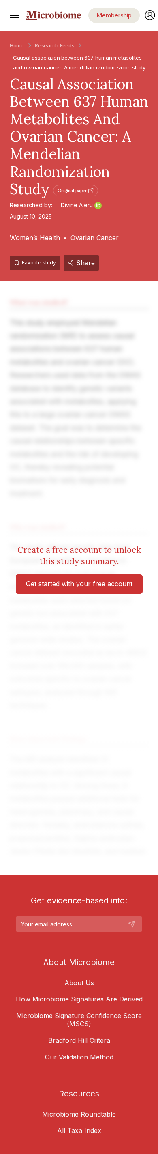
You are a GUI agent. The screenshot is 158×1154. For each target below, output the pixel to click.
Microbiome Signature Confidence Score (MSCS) (79, 1020)
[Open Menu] (14, 15)
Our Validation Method (79, 1057)
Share (85, 263)
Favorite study (39, 263)
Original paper (72, 190)
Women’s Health (35, 238)
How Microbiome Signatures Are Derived (79, 999)
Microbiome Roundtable (79, 1114)
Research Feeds (54, 45)
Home (17, 45)
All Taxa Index (79, 1130)
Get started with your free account (79, 584)
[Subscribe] (132, 924)
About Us (79, 983)
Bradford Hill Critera (79, 1040)
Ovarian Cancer (94, 238)
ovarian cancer (42, 67)
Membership (114, 15)
